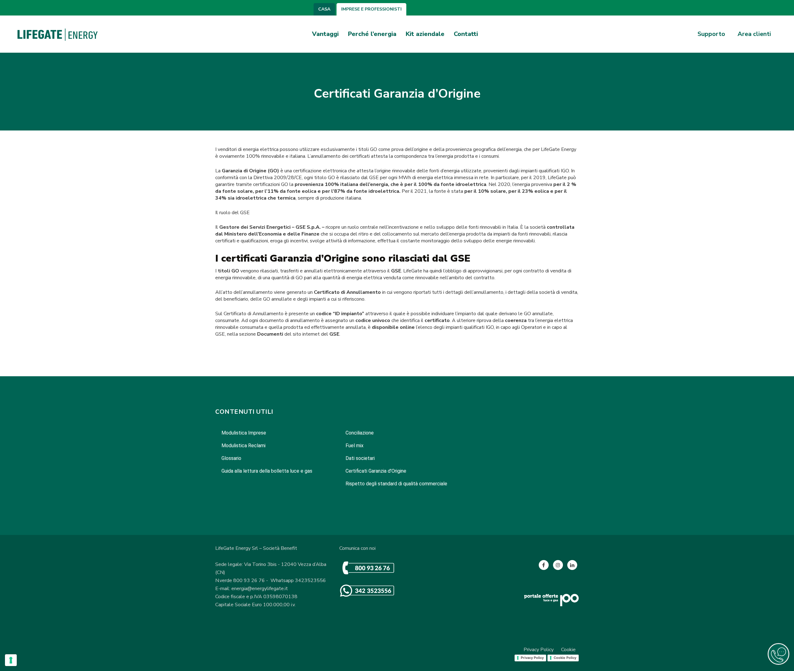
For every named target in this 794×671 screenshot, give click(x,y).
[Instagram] (558, 565)
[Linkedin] (572, 565)
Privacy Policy (539, 649)
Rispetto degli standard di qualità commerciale (396, 484)
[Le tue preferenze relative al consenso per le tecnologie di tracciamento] (11, 660)
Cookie (568, 649)
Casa (324, 9)
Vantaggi (325, 34)
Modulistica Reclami (243, 445)
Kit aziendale (425, 34)
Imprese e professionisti (371, 9)
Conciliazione (360, 433)
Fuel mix (355, 445)
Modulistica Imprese (243, 433)
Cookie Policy (565, 658)
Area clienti (754, 34)
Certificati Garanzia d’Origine (376, 471)
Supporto (711, 34)
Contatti (466, 34)
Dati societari (360, 458)
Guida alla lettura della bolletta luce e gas (266, 471)
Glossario (231, 458)
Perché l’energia (372, 34)
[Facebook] (544, 565)
